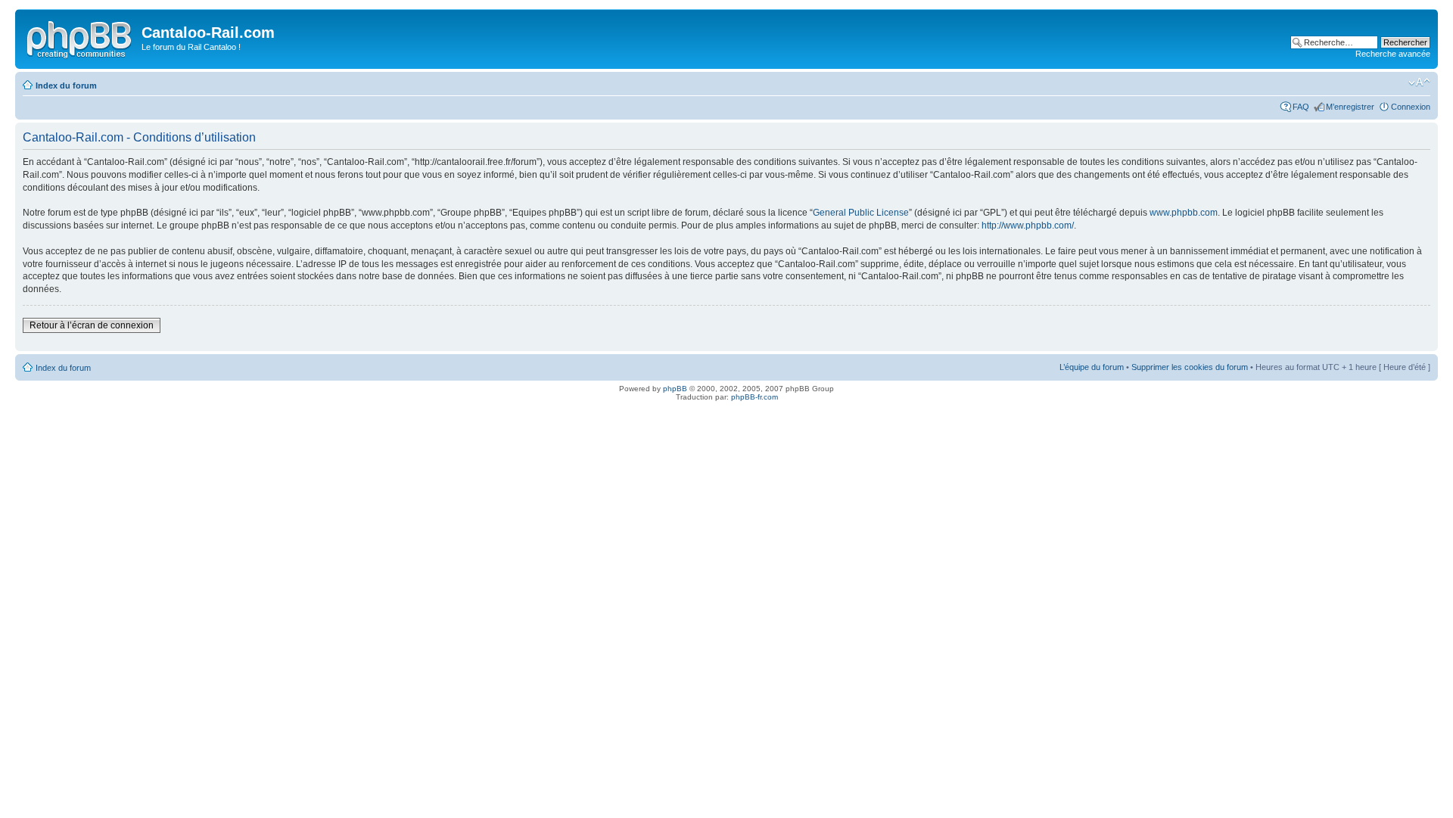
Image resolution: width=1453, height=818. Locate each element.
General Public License (861, 212)
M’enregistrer (1350, 106)
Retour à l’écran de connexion (92, 325)
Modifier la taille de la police (1419, 82)
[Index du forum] (80, 37)
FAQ (1301, 106)
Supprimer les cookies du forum (1189, 367)
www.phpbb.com (1184, 212)
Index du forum (66, 85)
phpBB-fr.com (754, 397)
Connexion (1410, 106)
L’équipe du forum (1091, 367)
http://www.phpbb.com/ (1028, 225)
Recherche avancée (1392, 53)
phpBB (675, 388)
